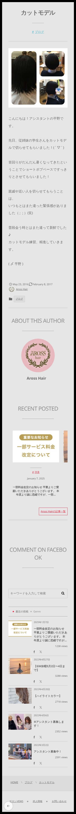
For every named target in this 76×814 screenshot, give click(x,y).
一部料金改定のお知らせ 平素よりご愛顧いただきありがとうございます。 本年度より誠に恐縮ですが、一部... (36, 490)
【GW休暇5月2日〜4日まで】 (49, 668)
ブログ (39, 32)
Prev (20, 530)
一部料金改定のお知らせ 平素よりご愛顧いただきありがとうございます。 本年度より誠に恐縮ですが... (50, 634)
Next (42, 530)
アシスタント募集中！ (48, 751)
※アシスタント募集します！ (49, 723)
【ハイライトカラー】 (48, 696)
